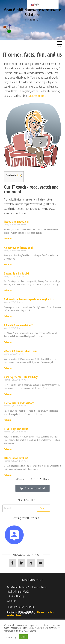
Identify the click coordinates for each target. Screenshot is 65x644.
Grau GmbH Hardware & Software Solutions (32, 12)
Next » (46, 479)
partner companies (37, 95)
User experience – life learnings (21, 377)
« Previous (21, 479)
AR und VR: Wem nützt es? (18, 325)
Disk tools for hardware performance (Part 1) (28, 299)
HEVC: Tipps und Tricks (16, 429)
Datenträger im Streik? (16, 273)
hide (19, 175)
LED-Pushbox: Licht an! (16, 458)
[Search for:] (26, 508)
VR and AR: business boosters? (20, 351)
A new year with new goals (19, 247)
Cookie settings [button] (10, 636)
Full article (8, 238)
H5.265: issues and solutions (19, 403)
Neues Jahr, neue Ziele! (16, 221)
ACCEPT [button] (23, 636)
